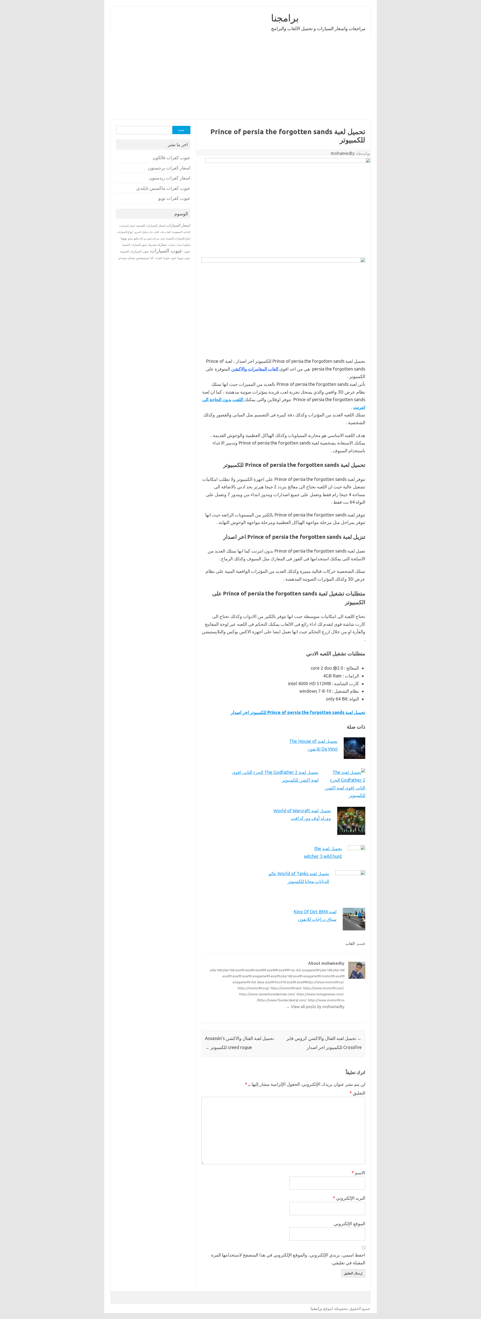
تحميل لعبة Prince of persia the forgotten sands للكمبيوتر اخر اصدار (298, 712)
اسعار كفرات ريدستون (169, 177)
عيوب (186, 251)
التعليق (357, 1092)
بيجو (130, 238)
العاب (350, 943)
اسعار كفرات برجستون (169, 167)
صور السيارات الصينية (134, 244)
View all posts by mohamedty (315, 1006)
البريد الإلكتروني (349, 1197)
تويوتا (124, 238)
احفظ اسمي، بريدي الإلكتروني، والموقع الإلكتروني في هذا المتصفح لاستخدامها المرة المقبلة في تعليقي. (288, 1258)
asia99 (239, 970)
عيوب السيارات (166, 250)
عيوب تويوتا (183, 257)
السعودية (177, 231)
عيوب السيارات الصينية (134, 251)
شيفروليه (152, 244)
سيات (179, 244)
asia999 (260, 970)
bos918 (280, 982)
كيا (152, 257)
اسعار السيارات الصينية (150, 225)
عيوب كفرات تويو (174, 198)
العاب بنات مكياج (150, 231)
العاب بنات (165, 231)
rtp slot (295, 970)
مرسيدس (142, 257)
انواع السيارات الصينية (178, 238)
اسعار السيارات (178, 225)
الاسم (358, 1172)
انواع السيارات (125, 231)
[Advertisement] (240, 78)
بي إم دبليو (153, 238)
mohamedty (343, 153)
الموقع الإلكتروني (349, 1223)
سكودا (186, 244)
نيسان (131, 257)
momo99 (327, 976)
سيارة (162, 244)
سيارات (171, 244)
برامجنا (285, 18)
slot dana (257, 982)
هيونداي (122, 257)
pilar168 (216, 970)
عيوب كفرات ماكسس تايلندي (163, 188)
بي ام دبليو (140, 238)
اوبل (162, 238)
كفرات (158, 257)
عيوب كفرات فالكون (171, 157)
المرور (137, 232)
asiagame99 (310, 970)
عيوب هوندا (169, 257)
